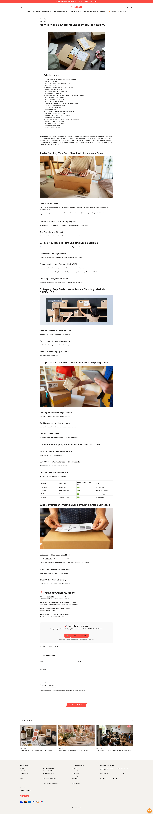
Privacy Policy (68, 690)
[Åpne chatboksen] (149, 810)
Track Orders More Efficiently (53, 125)
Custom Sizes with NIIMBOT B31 (54, 117)
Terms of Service (78, 690)
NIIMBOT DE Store (24, 781)
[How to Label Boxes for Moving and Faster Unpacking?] (115, 735)
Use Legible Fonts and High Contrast (55, 105)
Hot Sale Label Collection (49, 770)
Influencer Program (24, 773)
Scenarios (121, 11)
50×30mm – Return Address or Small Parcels (57, 115)
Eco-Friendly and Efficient (52, 85)
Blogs (45, 18)
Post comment (48, 685)
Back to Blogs (77, 704)
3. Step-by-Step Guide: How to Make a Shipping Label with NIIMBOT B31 (64, 95)
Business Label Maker (60, 11)
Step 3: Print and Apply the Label (54, 101)
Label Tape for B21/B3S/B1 (49, 781)
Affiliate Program (24, 770)
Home (29, 11)
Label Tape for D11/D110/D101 (50, 783)
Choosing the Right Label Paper (53, 93)
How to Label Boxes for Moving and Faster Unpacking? (114, 750)
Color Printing (75, 11)
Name (42, 661)
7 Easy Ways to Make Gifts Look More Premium (73, 750)
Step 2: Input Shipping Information (54, 99)
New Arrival (36, 11)
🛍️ (67, 635)
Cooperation (23, 776)
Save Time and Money (51, 81)
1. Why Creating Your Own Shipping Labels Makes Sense (60, 79)
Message (43, 669)
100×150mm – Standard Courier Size (55, 113)
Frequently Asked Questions (52, 127)
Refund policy (75, 778)
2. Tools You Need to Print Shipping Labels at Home (58, 87)
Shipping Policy (75, 773)
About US (22, 768)
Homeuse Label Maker (90, 11)
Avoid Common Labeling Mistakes (54, 107)
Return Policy (75, 776)
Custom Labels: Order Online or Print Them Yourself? (36, 750)
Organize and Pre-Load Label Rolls (54, 121)
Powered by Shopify (76, 807)
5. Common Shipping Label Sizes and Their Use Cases (59, 111)
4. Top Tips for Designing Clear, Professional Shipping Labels (61, 103)
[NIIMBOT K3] (76, 247)
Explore (102, 11)
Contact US (74, 768)
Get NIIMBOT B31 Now (79, 635)
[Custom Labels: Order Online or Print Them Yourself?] (38, 735)
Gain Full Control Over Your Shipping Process (57, 83)
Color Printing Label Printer (49, 778)
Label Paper (46, 11)
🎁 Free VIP (112, 11)
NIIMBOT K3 (62, 472)
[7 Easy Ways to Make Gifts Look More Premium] (76, 735)
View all (128, 720)
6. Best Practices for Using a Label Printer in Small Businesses (61, 119)
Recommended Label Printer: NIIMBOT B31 (56, 91)
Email (79, 661)
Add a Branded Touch (50, 109)
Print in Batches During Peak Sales (54, 123)
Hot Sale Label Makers (48, 768)
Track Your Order (76, 770)
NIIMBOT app (60, 616)
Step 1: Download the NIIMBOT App (54, 97)
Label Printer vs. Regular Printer (53, 89)
